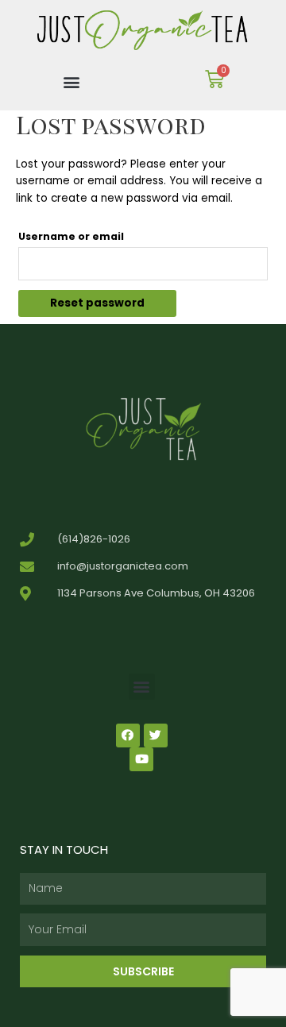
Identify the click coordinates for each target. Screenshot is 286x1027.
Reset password (97, 303)
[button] (72, 81)
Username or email (71, 236)
